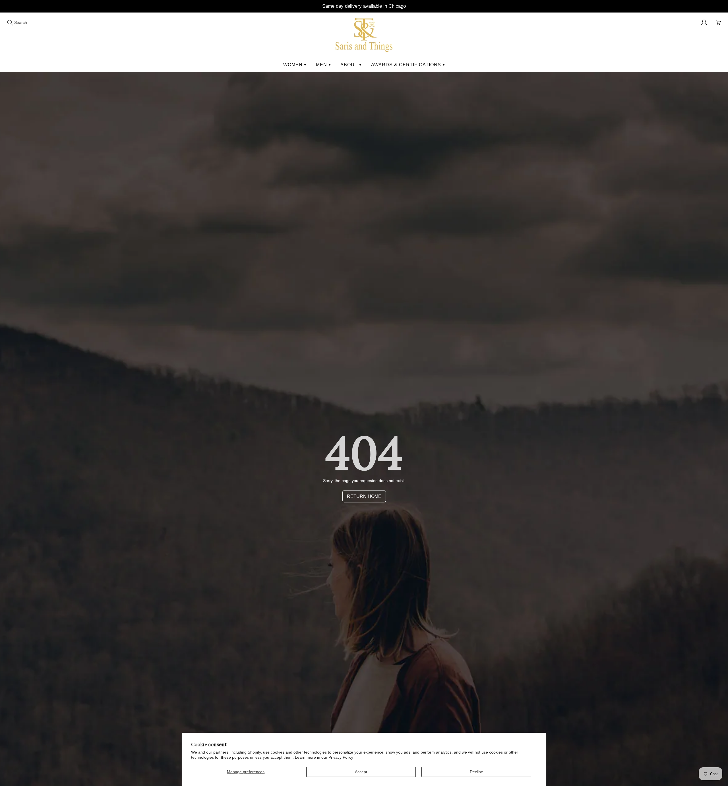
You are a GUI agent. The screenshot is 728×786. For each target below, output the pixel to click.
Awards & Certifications (406, 64)
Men (322, 64)
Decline (476, 772)
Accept (361, 772)
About (349, 64)
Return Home (364, 496)
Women (293, 64)
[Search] (10, 22)
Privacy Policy (340, 757)
